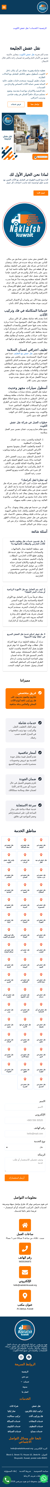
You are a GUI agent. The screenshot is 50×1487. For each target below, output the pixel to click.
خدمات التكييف (13, 1426)
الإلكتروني (40, 1114)
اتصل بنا (25, 1392)
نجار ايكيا (11, 1411)
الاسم (42, 1101)
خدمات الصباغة (14, 1431)
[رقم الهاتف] (25, 1249)
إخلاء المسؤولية (10, 1471)
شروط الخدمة (25, 1471)
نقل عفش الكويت (20, 28)
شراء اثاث (14, 1406)
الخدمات (34, 28)
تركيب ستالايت (13, 1416)
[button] (4, 7)
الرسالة (41, 1154)
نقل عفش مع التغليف (23, 353)
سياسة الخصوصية (41, 1471)
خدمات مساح (36, 1431)
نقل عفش (36, 1406)
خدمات (26, 1382)
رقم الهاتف (39, 1128)
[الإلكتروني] (25, 1272)
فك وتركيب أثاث (36, 1416)
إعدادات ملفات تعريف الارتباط (36, 1476)
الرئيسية (43, 28)
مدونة (25, 1387)
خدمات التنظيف (36, 1426)
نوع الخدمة (39, 1141)
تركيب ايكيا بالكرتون (33, 1411)
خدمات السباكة (13, 1421)
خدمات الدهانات (36, 1421)
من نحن (25, 1377)
